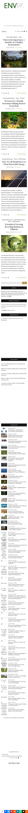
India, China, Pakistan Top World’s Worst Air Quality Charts (16, 665)
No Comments (18, 47)
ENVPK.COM (14, 763)
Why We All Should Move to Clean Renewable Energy (14, 163)
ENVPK (2, 368)
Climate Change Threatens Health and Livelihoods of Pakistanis (17, 506)
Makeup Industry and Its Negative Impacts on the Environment (16, 710)
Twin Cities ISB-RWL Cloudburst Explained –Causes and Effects (16, 637)
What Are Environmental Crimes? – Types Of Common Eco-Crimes (16, 585)
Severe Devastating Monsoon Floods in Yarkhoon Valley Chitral (17, 626)
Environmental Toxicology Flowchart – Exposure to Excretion (17, 659)
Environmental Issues (7, 159)
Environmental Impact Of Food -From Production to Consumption (17, 482)
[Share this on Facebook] (5, 811)
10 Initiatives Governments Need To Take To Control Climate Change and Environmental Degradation (17, 597)
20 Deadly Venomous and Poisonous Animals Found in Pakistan (16, 620)
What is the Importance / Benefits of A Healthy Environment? (14, 42)
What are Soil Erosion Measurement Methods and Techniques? (17, 551)
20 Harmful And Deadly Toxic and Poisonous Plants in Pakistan (16, 557)
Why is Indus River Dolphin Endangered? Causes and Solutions (16, 471)
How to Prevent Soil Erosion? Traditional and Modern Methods (16, 512)
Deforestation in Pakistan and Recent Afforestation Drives (17, 447)
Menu (4, 31)
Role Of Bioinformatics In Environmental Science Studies (15, 523)
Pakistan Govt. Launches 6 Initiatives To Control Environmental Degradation (17, 494)
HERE (4, 310)
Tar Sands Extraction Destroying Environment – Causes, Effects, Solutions (16, 459)
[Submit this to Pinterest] (11, 811)
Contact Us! (4, 320)
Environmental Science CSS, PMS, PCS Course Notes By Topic (17, 540)
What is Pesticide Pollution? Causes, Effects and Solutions (16, 699)
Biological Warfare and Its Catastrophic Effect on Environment (16, 453)
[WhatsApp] (20, 811)
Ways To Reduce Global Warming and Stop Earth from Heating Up (17, 687)
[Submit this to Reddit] (14, 811)
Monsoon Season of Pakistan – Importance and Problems (15, 579)
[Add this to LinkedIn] (17, 811)
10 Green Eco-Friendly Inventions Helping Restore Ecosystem (14, 103)
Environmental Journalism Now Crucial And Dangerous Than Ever (17, 442)
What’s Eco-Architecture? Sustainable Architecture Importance (17, 676)
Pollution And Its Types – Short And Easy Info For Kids (16, 614)
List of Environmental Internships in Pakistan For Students (16, 693)
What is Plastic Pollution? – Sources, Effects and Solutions (16, 609)
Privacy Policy (5, 754)
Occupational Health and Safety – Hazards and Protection (16, 477)
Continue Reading (21, 93)
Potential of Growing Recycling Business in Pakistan (14, 226)
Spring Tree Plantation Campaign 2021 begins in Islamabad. (17, 568)
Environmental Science (12, 37)
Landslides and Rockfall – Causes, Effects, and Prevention (16, 517)
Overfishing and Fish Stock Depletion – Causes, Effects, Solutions (17, 529)
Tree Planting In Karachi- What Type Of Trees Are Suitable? (17, 682)
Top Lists (22, 98)
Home (20, 37)
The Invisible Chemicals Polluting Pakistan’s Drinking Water (16, 574)
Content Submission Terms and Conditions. (12, 756)
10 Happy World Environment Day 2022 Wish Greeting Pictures (17, 545)
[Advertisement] (14, 17)
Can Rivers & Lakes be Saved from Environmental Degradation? (16, 603)
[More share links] (26, 811)
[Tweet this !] (8, 811)
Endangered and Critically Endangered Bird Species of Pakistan (17, 654)
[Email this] (23, 811)
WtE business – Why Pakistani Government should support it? (15, 430)
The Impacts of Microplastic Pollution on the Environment (17, 704)
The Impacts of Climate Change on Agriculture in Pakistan (16, 631)
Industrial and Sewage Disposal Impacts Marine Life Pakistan (15, 436)
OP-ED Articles (22, 159)
